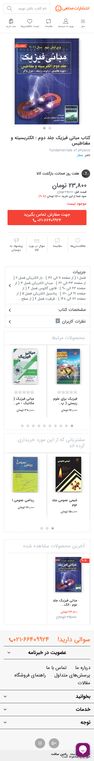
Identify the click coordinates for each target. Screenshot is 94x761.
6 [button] (44, 426)
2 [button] (50, 128)
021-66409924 (31, 640)
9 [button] (28, 426)
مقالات (84, 683)
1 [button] (44, 128)
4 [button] (55, 426)
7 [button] (39, 426)
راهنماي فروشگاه (30, 675)
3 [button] (61, 426)
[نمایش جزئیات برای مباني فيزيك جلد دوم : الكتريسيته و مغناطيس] (68, 574)
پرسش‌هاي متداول (72, 675)
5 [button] (50, 426)
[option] (47, 81)
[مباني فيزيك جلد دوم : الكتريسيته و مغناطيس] (47, 81)
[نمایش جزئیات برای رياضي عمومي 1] (25, 474)
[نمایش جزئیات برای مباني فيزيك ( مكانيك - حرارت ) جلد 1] (25, 366)
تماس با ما (56, 667)
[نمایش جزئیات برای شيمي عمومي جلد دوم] (68, 474)
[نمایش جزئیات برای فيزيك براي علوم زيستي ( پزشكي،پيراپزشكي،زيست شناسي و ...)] (68, 366)
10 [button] (22, 426)
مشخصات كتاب (72, 309)
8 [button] (33, 426)
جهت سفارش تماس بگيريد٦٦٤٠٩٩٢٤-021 (47, 217)
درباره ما (82, 667)
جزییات (49, 285)
